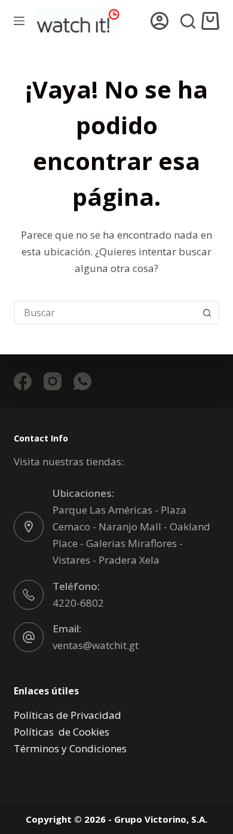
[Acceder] (159, 21)
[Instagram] (53, 381)
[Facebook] (23, 381)
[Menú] (19, 21)
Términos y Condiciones (70, 748)
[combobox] (105, 313)
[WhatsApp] (82, 381)
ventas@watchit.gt (96, 645)
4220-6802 (78, 603)
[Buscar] (187, 21)
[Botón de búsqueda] (207, 312)
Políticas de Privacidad (67, 715)
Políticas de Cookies (61, 732)
